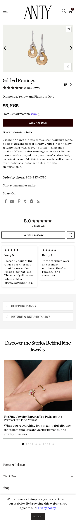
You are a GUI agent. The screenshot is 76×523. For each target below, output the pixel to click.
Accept (38, 516)
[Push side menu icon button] (10, 11)
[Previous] (5, 48)
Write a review (33, 235)
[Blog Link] (38, 385)
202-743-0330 (36, 177)
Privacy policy (46, 508)
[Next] (71, 48)
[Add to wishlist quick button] (68, 29)
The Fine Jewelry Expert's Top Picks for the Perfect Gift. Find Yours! (33, 418)
